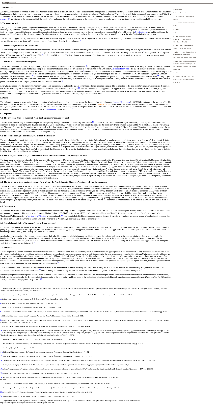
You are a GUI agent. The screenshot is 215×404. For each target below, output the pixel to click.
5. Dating (176, 29)
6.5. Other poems (178, 73)
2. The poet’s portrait (179, 13)
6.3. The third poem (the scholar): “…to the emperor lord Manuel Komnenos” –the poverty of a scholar (184, 54)
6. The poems (177, 33)
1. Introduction (177, 9)
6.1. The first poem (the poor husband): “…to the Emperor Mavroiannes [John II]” (182, 39)
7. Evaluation (177, 83)
